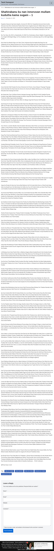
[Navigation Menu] (51, 3)
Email (5, 497)
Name (5, 491)
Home (2, 7)
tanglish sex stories (40, 471)
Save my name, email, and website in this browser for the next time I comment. (23, 527)
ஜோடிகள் (3, 18)
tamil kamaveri (19, 471)
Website (5, 502)
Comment (6, 508)
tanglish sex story (6, 474)
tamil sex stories (29, 471)
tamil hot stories (9, 471)
